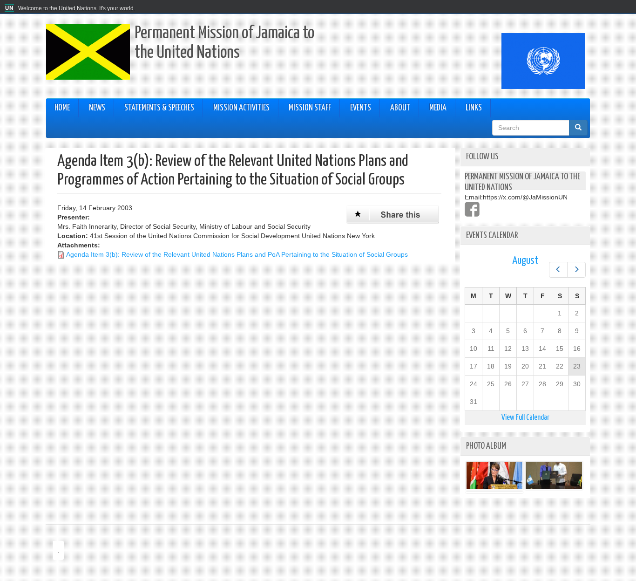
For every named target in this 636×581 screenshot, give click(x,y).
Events (360, 108)
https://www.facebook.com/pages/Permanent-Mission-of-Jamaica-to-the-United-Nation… (472, 209)
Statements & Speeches (159, 108)
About (400, 108)
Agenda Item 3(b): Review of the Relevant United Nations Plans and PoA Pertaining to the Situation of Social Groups (237, 254)
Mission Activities (241, 108)
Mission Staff (310, 108)
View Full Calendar (525, 418)
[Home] (10, 8)
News (97, 108)
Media (438, 108)
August (525, 260)
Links (474, 108)
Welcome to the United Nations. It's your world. (76, 8)
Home (62, 108)
